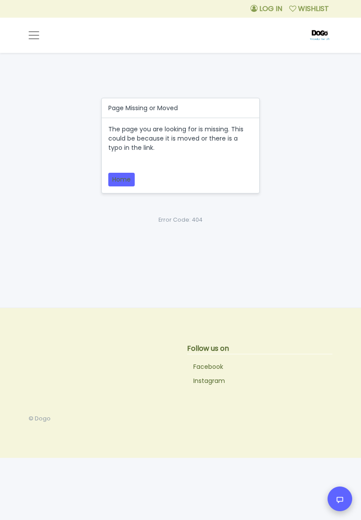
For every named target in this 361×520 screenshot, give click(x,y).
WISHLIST (312, 9)
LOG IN (270, 9)
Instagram (209, 380)
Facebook (208, 366)
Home (121, 179)
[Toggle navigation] (34, 35)
